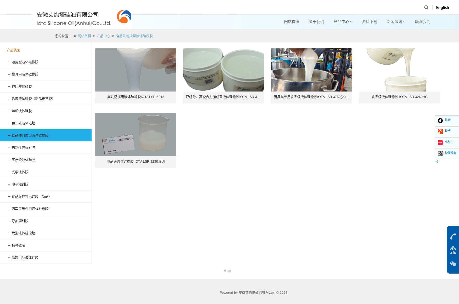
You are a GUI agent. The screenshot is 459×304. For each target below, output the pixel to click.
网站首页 (291, 22)
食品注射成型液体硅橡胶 (134, 36)
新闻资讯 (395, 22)
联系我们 (422, 22)
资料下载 (369, 22)
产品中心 (342, 22)
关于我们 (316, 22)
